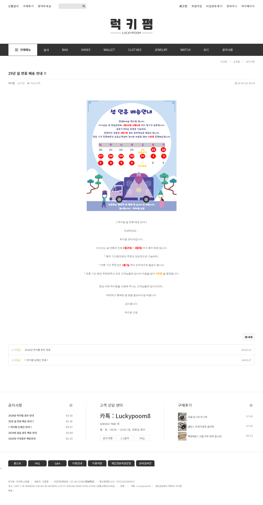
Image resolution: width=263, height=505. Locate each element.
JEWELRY (161, 50)
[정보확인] (89, 481)
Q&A (57, 463)
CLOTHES (134, 50)
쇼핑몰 (236, 61)
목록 (250, 337)
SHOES (85, 50)
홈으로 (17, 463)
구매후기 (28, 6)
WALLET (109, 50)
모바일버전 (145, 463)
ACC (206, 50)
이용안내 (77, 463)
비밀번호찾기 (214, 6)
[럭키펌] (131, 25)
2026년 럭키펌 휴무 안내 (37, 349)
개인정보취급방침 (121, 463)
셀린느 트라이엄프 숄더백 (201, 426)
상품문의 (13, 6)
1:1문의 (125, 438)
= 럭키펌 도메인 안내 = (36, 360)
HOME (224, 61)
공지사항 (227, 50)
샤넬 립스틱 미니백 (197, 417)
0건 (22, 83)
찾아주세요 (44, 6)
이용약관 (97, 463)
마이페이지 (248, 6)
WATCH (185, 50)
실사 (46, 50)
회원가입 (196, 6)
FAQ (142, 438)
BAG (65, 50)
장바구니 (232, 6)
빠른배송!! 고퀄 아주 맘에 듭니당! (205, 436)
